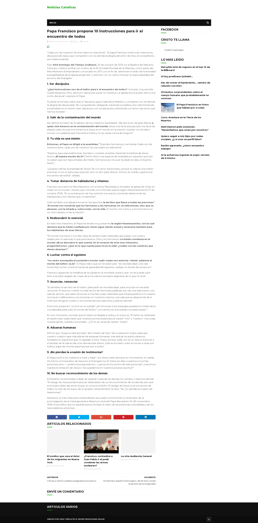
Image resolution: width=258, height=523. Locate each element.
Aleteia (86, 41)
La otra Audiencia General (136, 456)
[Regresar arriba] (209, 519)
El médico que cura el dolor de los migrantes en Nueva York (63, 459)
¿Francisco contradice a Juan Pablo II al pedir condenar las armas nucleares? (98, 461)
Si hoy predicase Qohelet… (177, 76)
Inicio (52, 22)
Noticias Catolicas (61, 7)
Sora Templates (67, 519)
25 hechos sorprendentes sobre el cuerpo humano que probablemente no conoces (185, 95)
